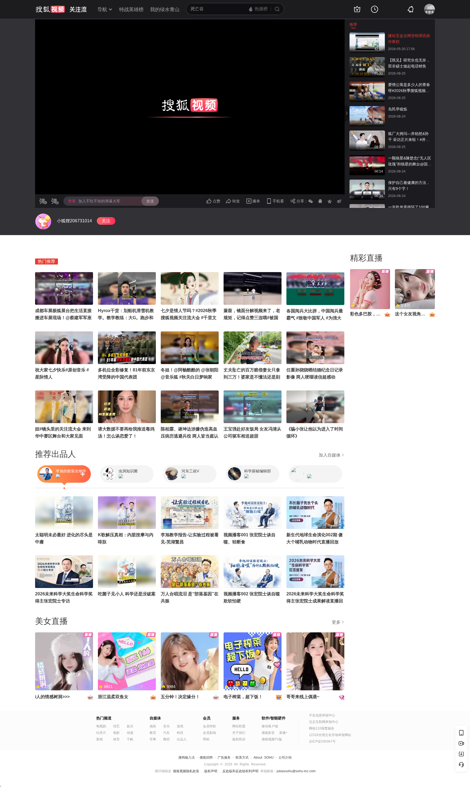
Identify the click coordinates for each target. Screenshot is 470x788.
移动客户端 (270, 726)
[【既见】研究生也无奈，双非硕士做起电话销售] (367, 60)
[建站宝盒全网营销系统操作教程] (367, 35)
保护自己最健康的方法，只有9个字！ (409, 185)
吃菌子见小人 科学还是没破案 (127, 594)
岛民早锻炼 (397, 109)
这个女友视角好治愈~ (416, 314)
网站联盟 (238, 726)
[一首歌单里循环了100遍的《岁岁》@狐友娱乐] (367, 207)
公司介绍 (285, 757)
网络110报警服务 (321, 728)
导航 (102, 9)
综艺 (116, 726)
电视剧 (101, 726)
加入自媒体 (330, 455)
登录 (72, 201)
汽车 (166, 733)
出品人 (182, 739)
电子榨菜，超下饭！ (243, 696)
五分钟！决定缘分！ (180, 696)
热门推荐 (46, 261)
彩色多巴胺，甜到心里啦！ (376, 314)
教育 (153, 733)
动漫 (130, 733)
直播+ (283, 733)
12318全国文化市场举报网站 (330, 735)
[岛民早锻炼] (367, 109)
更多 (336, 622)
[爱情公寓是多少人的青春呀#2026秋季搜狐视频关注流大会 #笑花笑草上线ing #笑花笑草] (367, 84)
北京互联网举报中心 (323, 722)
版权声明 (210, 771)
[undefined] (43, 221)
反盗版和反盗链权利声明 (240, 771)
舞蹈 (166, 739)
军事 (153, 739)
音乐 (166, 726)
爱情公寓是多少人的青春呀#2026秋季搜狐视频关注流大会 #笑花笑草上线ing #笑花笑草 (409, 88)
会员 (207, 718)
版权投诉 (238, 739)
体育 (116, 739)
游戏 (180, 726)
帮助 (206, 739)
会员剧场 (209, 733)
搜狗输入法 (186, 757)
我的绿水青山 (165, 9)
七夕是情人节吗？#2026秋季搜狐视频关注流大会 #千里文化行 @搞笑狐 (189, 317)
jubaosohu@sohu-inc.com (296, 771)
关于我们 (238, 733)
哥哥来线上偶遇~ (302, 696)
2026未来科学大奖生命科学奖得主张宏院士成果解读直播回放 (315, 601)
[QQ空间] (329, 201)
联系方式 (242, 757)
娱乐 (130, 726)
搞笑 (153, 726)
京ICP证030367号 (322, 741)
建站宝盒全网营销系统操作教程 (409, 38)
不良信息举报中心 (322, 715)
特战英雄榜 (131, 9)
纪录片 (101, 733)
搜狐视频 (50, 9)
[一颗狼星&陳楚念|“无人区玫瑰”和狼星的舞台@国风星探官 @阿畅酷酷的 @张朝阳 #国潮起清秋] (367, 158)
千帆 (130, 739)
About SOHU (263, 757)
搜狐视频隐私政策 (186, 771)
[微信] (310, 201)
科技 (180, 733)
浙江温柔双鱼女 (113, 696)
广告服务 (224, 757)
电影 (116, 733)
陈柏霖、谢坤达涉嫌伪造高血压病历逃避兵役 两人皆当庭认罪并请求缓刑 (189, 436)
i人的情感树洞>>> (52, 696)
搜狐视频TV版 (272, 739)
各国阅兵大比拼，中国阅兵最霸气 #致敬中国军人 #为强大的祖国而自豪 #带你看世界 (314, 318)
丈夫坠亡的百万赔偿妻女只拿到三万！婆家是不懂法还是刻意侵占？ (252, 377)
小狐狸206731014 (74, 220)
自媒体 (155, 718)
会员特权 (209, 726)
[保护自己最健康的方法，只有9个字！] (367, 182)
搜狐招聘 (206, 757)
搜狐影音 (268, 733)
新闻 (99, 739)
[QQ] (320, 201)
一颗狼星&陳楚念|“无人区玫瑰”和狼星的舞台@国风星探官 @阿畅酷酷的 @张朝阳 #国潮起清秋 (409, 161)
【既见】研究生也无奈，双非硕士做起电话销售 (409, 63)
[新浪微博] (339, 201)
